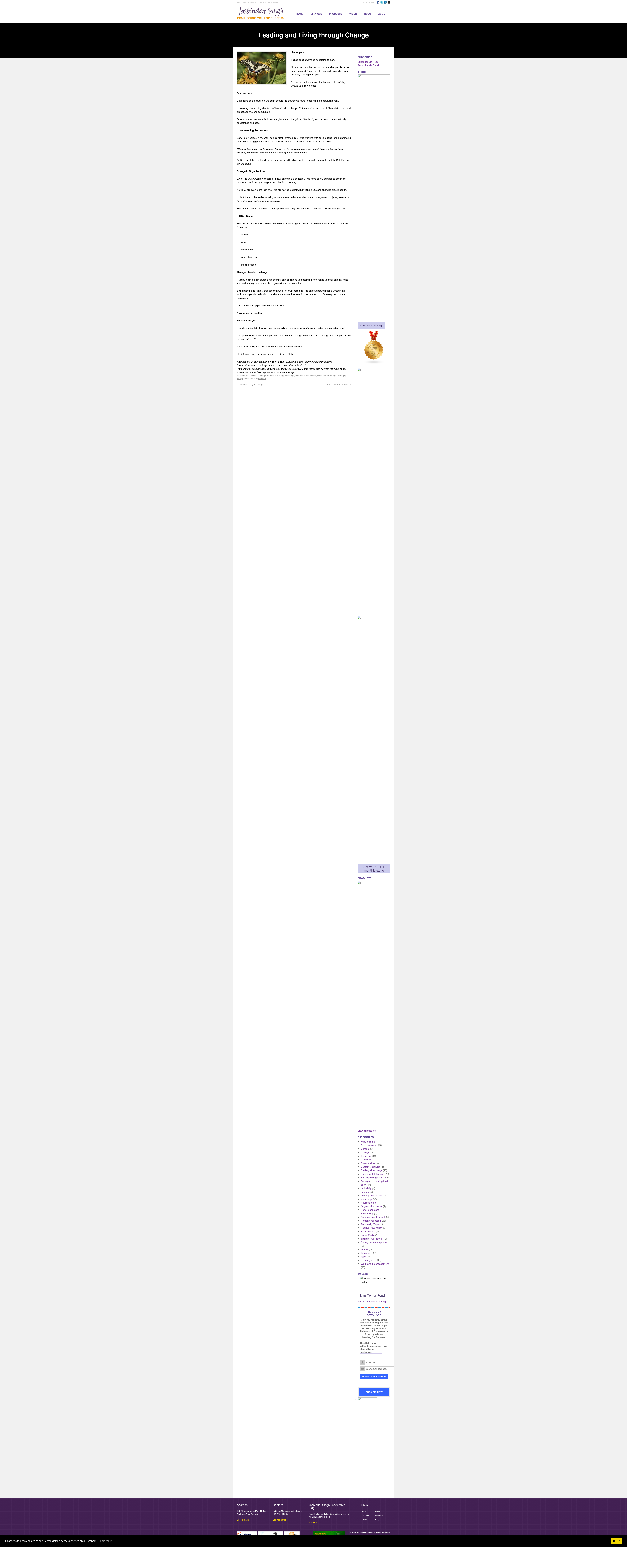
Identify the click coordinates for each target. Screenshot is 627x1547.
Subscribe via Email (368, 65)
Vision (353, 13)
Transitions (366, 1253)
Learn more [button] (105, 1541)
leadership (271, 375)
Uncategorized (368, 1260)
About (382, 13)
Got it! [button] (616, 1541)
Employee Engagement (373, 1177)
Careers (365, 1148)
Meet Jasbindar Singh (371, 325)
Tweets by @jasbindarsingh (372, 1301)
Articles (364, 1519)
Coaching (366, 1156)
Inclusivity (366, 1188)
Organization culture (371, 1206)
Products (335, 13)
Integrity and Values (371, 1195)
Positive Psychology (372, 1227)
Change (262, 375)
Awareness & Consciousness (369, 1143)
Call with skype (279, 1519)
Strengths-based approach (375, 1242)
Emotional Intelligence (372, 1174)
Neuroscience (368, 1202)
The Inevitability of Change (250, 384)
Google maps (243, 1519)
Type (363, 1256)
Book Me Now (374, 1392)
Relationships (368, 1231)
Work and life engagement (375, 1263)
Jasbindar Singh (383, 1532)
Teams (364, 1249)
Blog (367, 13)
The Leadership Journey (339, 384)
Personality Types (370, 1224)
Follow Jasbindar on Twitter (373, 1280)
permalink (261, 378)
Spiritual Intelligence (371, 1238)
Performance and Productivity (370, 1211)
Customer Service (370, 1166)
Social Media (368, 1235)
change (290, 375)
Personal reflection (371, 1220)
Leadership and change (305, 375)
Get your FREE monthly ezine (374, 868)
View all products (367, 1130)
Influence (366, 1191)
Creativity (366, 1159)
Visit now (313, 1522)
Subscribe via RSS (368, 61)
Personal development (373, 1217)
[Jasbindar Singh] (260, 17)
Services (316, 13)
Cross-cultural (368, 1163)
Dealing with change (371, 1170)
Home (299, 13)
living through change (327, 375)
